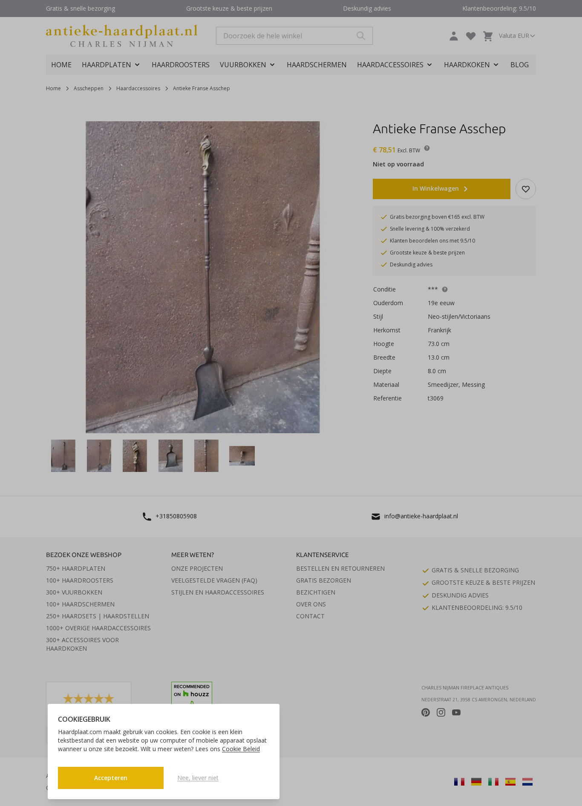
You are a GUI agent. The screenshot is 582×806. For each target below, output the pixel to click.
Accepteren (110, 778)
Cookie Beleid (241, 749)
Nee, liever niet (198, 778)
